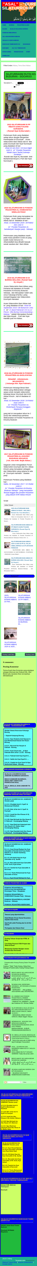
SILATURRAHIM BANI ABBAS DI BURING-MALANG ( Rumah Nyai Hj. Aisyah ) (22, 560)
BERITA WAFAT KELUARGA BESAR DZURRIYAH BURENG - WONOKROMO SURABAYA (23, 974)
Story (28, 52)
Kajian (4, 29)
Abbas (15, 65)
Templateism (30, 1260)
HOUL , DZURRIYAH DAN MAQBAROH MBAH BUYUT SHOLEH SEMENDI (23, 1048)
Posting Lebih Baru (8, 654)
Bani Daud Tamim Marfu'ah (11, 44)
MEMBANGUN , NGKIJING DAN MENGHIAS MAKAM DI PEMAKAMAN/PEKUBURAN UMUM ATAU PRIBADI (23, 1024)
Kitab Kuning (6, 52)
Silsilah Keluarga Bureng (19, 29)
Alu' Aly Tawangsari (18, 48)
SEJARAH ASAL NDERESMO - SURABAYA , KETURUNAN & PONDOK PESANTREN (24, 986)
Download (6, 55)
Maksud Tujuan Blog (9, 1262)
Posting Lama (30, 654)
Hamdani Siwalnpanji (9, 32)
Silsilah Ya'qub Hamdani (10, 40)
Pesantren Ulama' (23, 25)
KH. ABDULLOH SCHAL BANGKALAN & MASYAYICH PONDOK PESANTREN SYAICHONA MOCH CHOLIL (24, 1036)
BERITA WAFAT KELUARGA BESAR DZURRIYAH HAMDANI (23, 1059)
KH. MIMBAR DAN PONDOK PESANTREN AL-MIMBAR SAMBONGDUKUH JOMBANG (21, 997)
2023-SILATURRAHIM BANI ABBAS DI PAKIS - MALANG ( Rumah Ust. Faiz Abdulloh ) (21, 510)
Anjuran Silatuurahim (25, 1262)
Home (4, 25)
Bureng (11, 25)
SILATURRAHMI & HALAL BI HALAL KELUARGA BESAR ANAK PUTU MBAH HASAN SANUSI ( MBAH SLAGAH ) (23, 1010)
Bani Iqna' (5, 48)
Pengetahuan (18, 52)
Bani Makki (26, 44)
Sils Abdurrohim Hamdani (11, 36)
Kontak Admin (7, 1264)
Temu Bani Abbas (24, 65)
